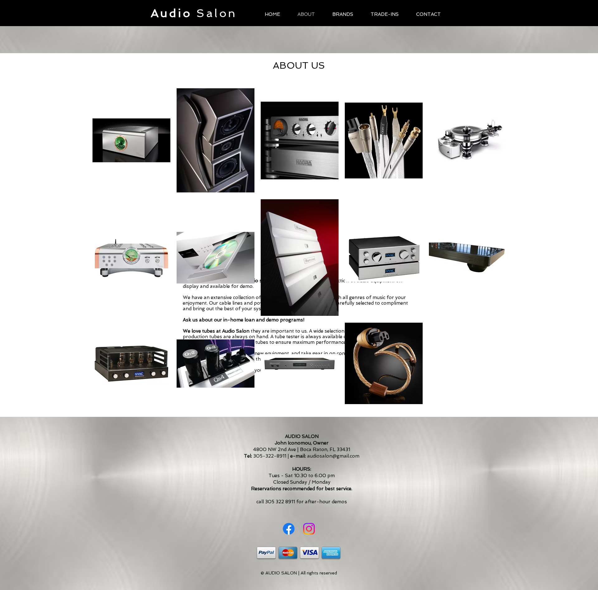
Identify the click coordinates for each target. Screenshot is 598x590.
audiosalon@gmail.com (333, 456)
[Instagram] (309, 529)
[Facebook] (289, 529)
